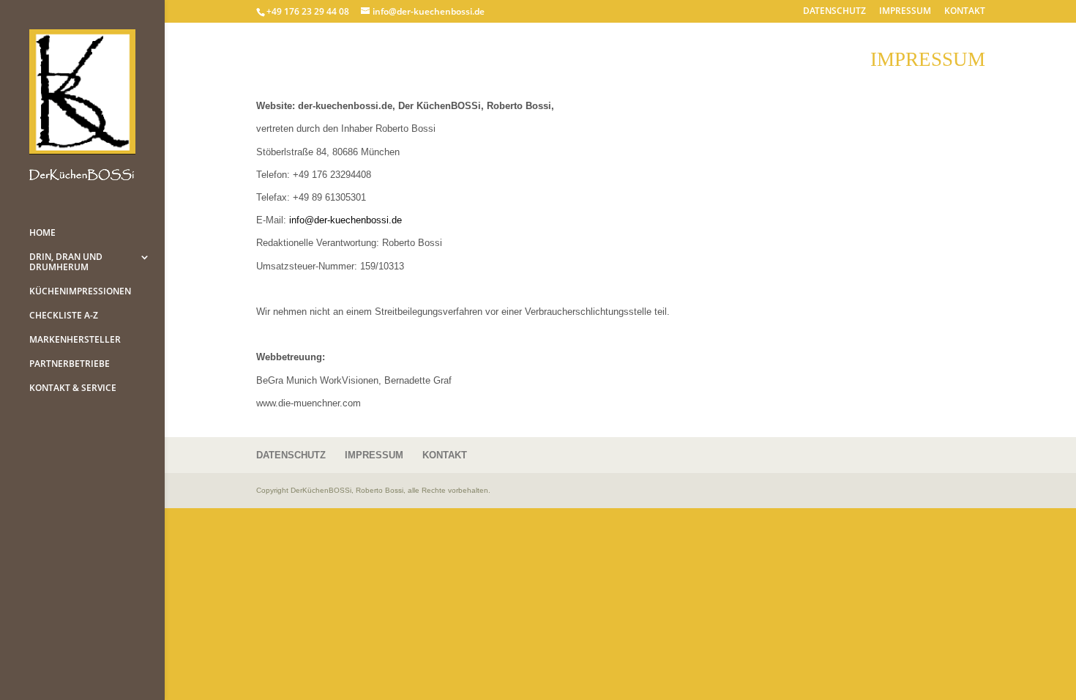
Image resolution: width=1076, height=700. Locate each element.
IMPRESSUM (905, 12)
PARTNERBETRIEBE (69, 364)
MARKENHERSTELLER (75, 340)
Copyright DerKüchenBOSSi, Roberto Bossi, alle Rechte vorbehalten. (373, 490)
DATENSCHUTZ (834, 12)
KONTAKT (964, 12)
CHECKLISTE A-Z (63, 315)
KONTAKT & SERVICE (72, 388)
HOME (42, 233)
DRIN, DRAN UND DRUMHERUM (65, 262)
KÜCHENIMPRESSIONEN (80, 291)
